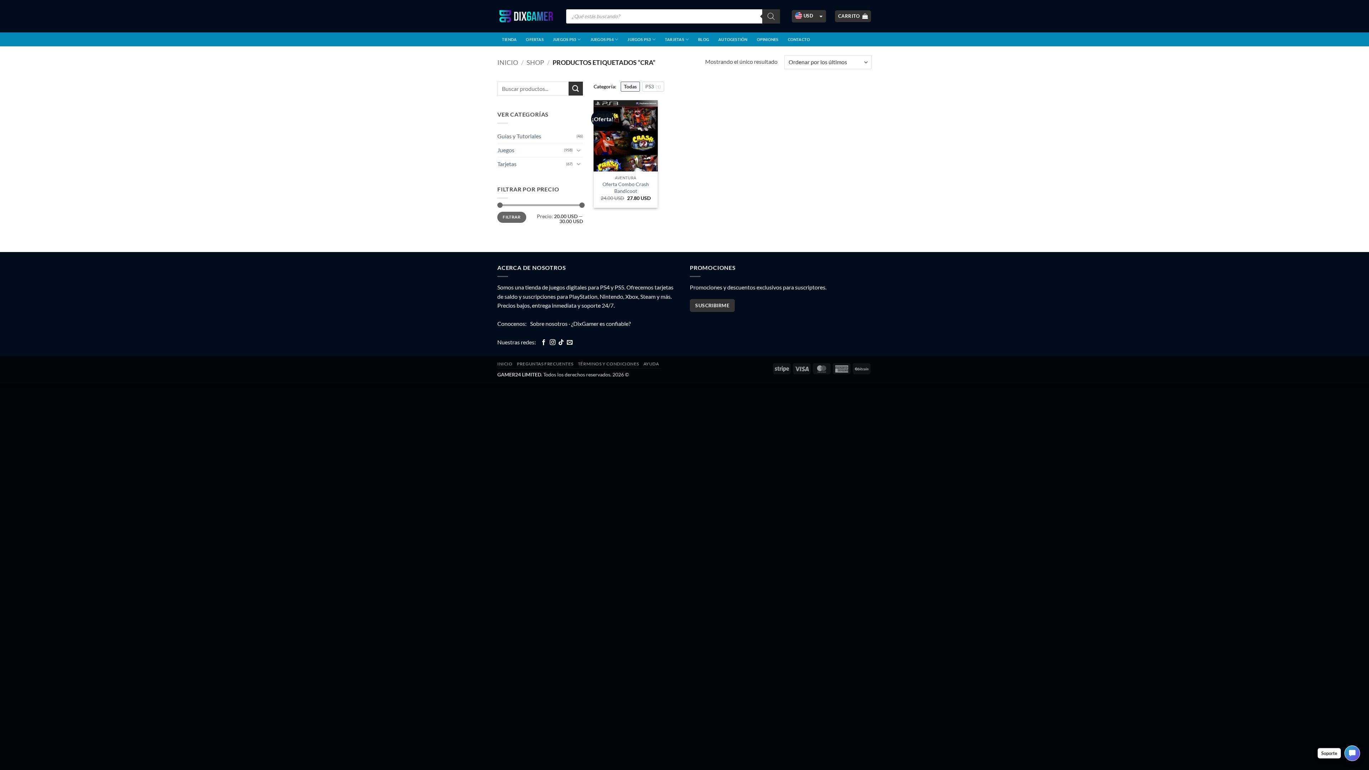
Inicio (507, 62)
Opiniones (768, 39)
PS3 (653, 86)
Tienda (509, 39)
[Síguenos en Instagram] (552, 342)
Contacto (799, 39)
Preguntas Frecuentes (545, 363)
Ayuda (651, 363)
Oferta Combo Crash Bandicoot (626, 187)
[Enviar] (576, 89)
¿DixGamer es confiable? (601, 323)
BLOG (703, 39)
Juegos (505, 150)
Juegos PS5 (564, 39)
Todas (630, 86)
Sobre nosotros (549, 323)
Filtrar (512, 217)
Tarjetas (674, 39)
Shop (535, 62)
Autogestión (732, 39)
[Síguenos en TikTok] (561, 342)
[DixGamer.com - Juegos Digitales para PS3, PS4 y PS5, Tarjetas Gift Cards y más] (526, 16)
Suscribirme (712, 305)
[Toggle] (578, 150)
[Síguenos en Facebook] (544, 342)
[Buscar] (771, 16)
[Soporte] (1352, 753)
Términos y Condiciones (608, 363)
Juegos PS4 (602, 39)
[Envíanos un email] (570, 342)
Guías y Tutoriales (519, 136)
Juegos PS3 (639, 39)
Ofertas (535, 39)
